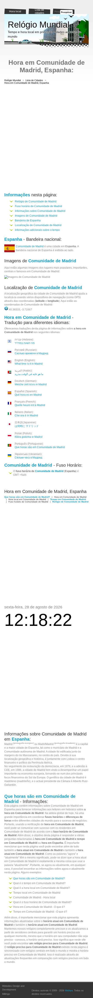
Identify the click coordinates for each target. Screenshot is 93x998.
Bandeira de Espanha (28, 220)
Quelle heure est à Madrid (30, 405)
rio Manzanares (28, 755)
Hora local (15, 11)
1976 (67, 766)
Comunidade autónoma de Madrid (24, 751)
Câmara (65, 781)
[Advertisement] (46, 139)
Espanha (33, 747)
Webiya (69, 990)
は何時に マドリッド (27, 426)
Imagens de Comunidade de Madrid (36, 215)
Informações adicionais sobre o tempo (37, 229)
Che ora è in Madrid (26, 415)
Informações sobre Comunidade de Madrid (40, 211)
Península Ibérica (42, 762)
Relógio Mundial (38, 24)
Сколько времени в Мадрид (31, 353)
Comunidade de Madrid (30, 246)
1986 (18, 769)
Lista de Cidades (34, 80)
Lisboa (71, 758)
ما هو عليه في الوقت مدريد (29, 374)
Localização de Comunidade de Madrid (38, 225)
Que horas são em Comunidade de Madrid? (39, 878)
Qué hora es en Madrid (28, 394)
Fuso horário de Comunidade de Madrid (38, 206)
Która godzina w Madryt (28, 436)
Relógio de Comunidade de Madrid (35, 201)
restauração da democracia (43, 766)
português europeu (23, 743)
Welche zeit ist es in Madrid (31, 384)
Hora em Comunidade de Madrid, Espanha (26, 83)
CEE (7, 769)
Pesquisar (66, 12)
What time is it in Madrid (29, 363)
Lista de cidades (39, 11)
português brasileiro (65, 743)
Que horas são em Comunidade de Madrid (40, 447)
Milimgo (6, 994)
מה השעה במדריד (25, 343)
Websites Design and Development (13, 988)
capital (84, 744)
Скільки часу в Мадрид (28, 457)
